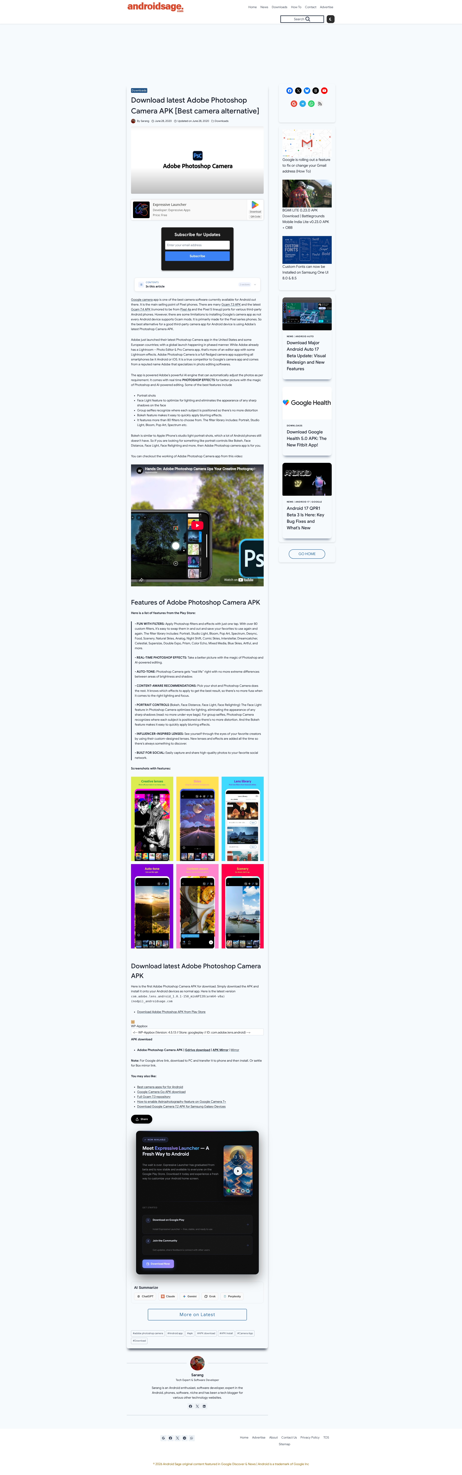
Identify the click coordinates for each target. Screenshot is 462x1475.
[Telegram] (185, 1438)
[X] (178, 1438)
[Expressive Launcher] (141, 210)
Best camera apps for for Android (160, 1087)
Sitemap (284, 1444)
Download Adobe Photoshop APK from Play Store (171, 1012)
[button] (152, 819)
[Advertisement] (231, 51)
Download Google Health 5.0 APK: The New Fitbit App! (307, 438)
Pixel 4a (185, 309)
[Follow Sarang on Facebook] (191, 1406)
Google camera (142, 300)
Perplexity (234, 1296)
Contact (310, 7)
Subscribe (197, 256)
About (273, 1437)
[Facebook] (170, 1438)
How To (296, 7)
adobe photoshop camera (148, 1333)
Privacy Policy (310, 1437)
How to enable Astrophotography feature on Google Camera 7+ (181, 1102)
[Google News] (163, 1438)
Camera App (245, 1333)
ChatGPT (147, 1296)
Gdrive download (197, 1050)
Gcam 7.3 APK (231, 304)
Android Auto (304, 336)
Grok (212, 1296)
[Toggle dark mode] (330, 19)
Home (252, 7)
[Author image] (133, 121)
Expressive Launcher (169, 204)
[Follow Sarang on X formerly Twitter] (197, 1406)
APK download (206, 1333)
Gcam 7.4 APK (141, 309)
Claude (170, 1296)
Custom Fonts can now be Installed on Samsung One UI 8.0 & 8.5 (305, 272)
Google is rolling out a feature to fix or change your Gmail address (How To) (306, 165)
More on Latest (197, 1314)
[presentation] (307, 313)
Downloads (279, 7)
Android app (175, 1333)
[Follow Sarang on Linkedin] (204, 1406)
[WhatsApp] (192, 1438)
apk (190, 1333)
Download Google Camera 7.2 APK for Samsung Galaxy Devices (181, 1106)
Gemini (192, 1296)
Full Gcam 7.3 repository (154, 1097)
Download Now (160, 1263)
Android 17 (302, 502)
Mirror (235, 1050)
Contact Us (289, 1437)
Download (255, 211)
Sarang (145, 121)
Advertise (326, 7)
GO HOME (307, 554)
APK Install (226, 1333)
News (264, 7)
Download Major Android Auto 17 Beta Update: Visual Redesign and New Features (306, 355)
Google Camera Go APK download (161, 1092)
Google (316, 502)
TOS (326, 1437)
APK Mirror (220, 1050)
